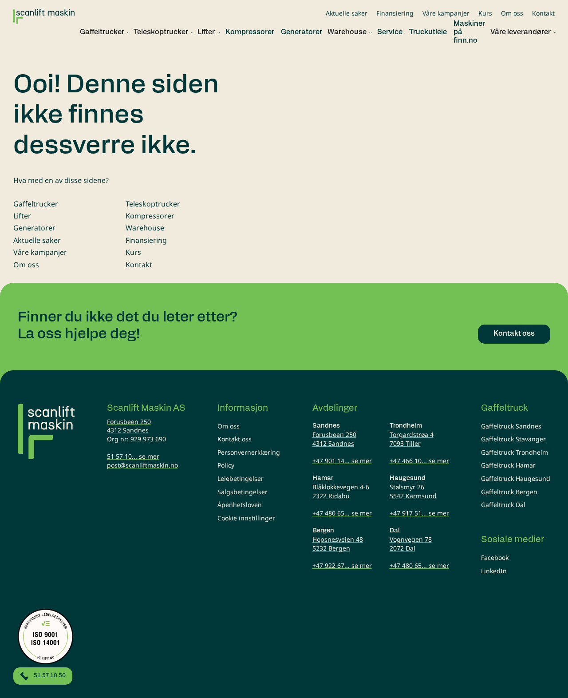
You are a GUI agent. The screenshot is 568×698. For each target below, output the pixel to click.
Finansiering (395, 13)
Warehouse (145, 228)
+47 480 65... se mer (342, 513)
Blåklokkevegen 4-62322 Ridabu (340, 491)
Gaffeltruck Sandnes (511, 426)
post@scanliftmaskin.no (142, 465)
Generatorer (34, 228)
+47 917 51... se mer (419, 513)
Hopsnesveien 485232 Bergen (337, 543)
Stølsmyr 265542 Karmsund (413, 491)
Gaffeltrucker (35, 204)
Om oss (512, 13)
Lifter (22, 216)
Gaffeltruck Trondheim (514, 452)
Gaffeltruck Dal (503, 504)
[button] (101, 32)
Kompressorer (150, 216)
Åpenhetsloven (239, 504)
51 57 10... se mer (133, 456)
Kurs (485, 13)
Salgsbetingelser (242, 492)
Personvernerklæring (248, 452)
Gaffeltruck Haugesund (515, 478)
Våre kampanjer (445, 13)
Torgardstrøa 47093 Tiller (412, 439)
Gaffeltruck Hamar (508, 465)
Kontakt (543, 13)
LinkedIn (494, 571)
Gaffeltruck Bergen (509, 492)
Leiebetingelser (240, 478)
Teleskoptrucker (153, 204)
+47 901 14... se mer (342, 460)
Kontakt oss (234, 439)
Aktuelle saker (346, 13)
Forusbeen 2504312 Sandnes (129, 426)
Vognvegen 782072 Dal (411, 543)
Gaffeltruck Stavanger (513, 439)
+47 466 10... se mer (419, 460)
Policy (225, 465)
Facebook (495, 557)
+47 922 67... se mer (342, 565)
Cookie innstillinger (246, 518)
